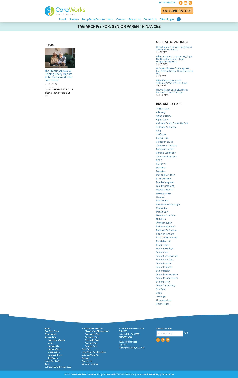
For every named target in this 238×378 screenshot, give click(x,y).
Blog (158, 130)
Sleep (159, 292)
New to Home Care (165, 215)
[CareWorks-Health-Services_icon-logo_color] (65, 11)
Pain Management (165, 226)
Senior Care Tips (164, 259)
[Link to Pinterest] (190, 3)
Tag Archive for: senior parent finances (119, 26)
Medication (161, 208)
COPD (159, 160)
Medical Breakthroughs (168, 204)
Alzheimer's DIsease (166, 126)
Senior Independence (167, 274)
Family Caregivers (165, 182)
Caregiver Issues (164, 141)
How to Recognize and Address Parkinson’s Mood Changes (172, 91)
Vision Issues (162, 303)
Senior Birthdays (164, 248)
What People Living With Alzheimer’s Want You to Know (171, 81)
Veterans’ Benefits (90, 355)
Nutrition (161, 219)
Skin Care (161, 289)
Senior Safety (163, 281)
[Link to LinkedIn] (185, 3)
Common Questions (166, 156)
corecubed (142, 374)
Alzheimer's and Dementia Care (172, 123)
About (47, 328)
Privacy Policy (153, 374)
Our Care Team (52, 331)
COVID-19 (161, 163)
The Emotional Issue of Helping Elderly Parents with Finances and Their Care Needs (58, 75)
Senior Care (162, 252)
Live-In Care (162, 200)
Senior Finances (164, 266)
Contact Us (87, 361)
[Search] (179, 19)
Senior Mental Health (167, 278)
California (161, 134)
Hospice (160, 196)
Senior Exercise (164, 263)
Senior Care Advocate (167, 255)
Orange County (164, 222)
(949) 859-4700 (180, 10)
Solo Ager (161, 296)
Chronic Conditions (166, 152)
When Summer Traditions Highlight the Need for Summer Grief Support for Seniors (174, 59)
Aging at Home (163, 115)
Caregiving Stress (165, 149)
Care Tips (86, 349)
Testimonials (51, 334)
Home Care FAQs (52, 361)
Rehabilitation (163, 241)
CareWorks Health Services (83, 374)
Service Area (50, 337)
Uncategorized (163, 300)
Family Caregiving (165, 185)
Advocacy (160, 112)
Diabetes (160, 171)
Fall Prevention (163, 178)
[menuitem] (167, 2)
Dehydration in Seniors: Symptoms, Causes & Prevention (174, 48)
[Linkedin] (163, 340)
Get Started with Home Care (58, 367)
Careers (85, 358)
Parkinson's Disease (166, 230)
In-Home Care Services (92, 328)
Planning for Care (165, 233)
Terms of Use (168, 374)
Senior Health (163, 270)
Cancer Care (162, 137)
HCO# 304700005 (167, 2)
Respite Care (162, 244)
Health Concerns (164, 189)
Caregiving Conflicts (166, 145)
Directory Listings (90, 364)
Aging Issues (162, 119)
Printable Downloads (167, 237)
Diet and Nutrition (165, 174)
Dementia (161, 167)
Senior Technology (165, 285)
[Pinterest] (168, 340)
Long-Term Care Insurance (94, 352)
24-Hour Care (163, 108)
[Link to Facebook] (181, 3)
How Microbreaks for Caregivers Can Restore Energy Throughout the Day (174, 71)
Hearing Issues (163, 193)
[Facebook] (158, 340)
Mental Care (162, 211)
